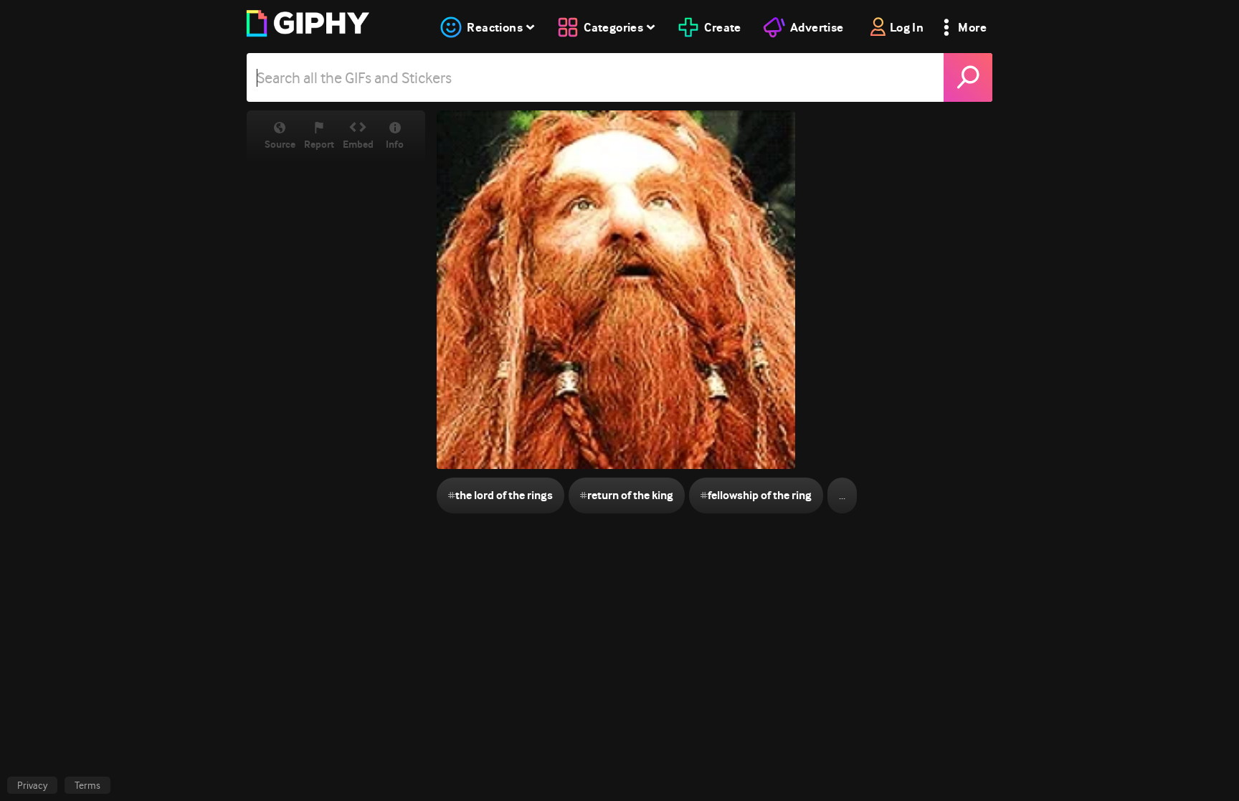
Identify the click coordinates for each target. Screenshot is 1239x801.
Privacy (32, 785)
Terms (87, 785)
